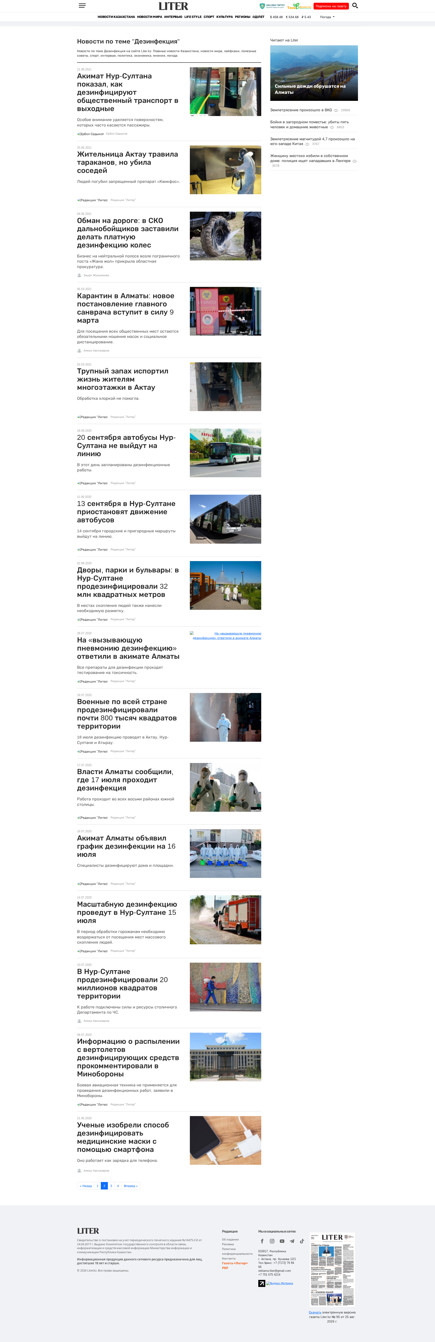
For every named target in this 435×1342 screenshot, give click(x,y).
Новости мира (149, 17)
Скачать (315, 1312)
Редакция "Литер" (123, 200)
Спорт (209, 17)
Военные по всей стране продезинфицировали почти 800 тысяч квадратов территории (127, 714)
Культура (224, 17)
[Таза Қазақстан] (300, 6)
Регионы (242, 17)
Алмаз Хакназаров (96, 350)
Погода (279, 80)
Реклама (228, 1244)
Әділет (258, 17)
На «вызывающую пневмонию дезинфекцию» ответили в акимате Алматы (128, 648)
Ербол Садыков (116, 133)
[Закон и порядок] (273, 6)
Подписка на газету (331, 6)
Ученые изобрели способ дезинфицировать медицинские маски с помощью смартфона (123, 1137)
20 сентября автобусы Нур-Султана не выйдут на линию (126, 445)
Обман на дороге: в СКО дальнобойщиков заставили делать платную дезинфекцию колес (128, 232)
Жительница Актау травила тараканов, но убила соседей (127, 162)
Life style (192, 17)
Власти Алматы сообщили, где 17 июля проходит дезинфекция (125, 780)
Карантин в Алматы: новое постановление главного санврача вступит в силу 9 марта (125, 308)
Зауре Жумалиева (96, 275)
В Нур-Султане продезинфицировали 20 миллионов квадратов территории (122, 983)
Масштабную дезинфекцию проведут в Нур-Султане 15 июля (127, 912)
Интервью (173, 17)
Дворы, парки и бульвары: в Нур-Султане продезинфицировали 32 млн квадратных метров (128, 582)
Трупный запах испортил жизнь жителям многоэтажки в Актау (122, 379)
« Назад (86, 1186)
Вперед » (131, 1186)
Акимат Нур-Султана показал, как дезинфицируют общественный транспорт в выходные (128, 92)
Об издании (230, 1239)
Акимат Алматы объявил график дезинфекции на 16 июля (126, 846)
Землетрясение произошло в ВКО (301, 110)
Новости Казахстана (116, 17)
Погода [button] (326, 17)
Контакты (229, 1258)
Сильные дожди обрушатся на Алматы (310, 89)
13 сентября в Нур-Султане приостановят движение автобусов (126, 511)
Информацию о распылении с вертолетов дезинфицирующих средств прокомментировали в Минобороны (128, 1057)
